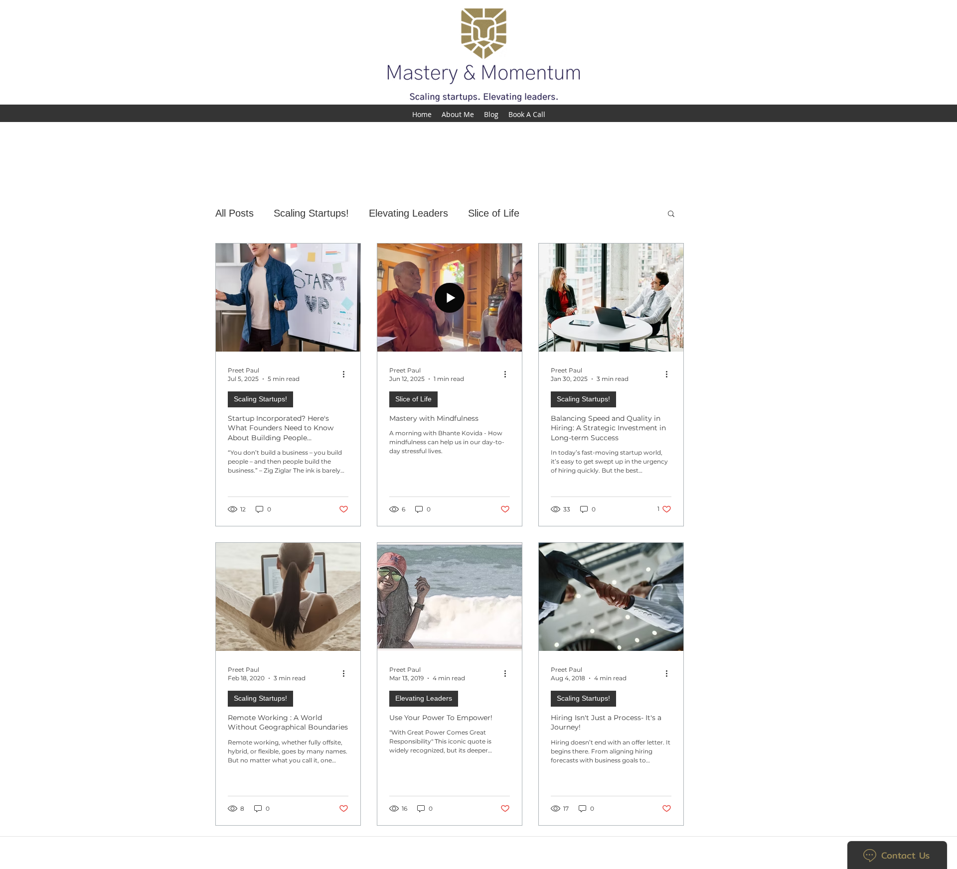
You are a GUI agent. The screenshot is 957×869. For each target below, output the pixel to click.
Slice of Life (493, 213)
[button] (671, 214)
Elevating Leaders (408, 213)
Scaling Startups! (311, 213)
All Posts (234, 213)
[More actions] (347, 374)
